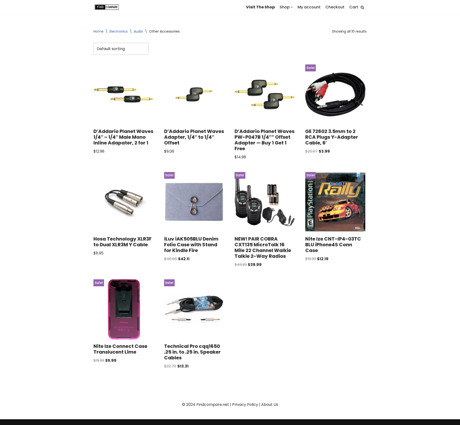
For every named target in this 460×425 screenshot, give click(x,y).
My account (309, 7)
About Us (269, 404)
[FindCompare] (107, 7)
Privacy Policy (245, 404)
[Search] (362, 7)
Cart (353, 7)
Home (98, 31)
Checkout (335, 7)
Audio (138, 31)
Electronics (118, 31)
